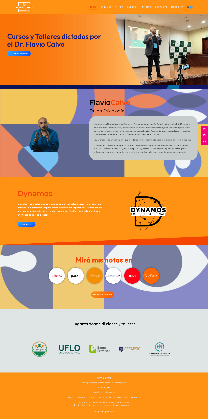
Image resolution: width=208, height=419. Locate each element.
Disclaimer (110, 411)
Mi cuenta (177, 7)
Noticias (110, 397)
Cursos (100, 397)
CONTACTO (161, 7)
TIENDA (119, 7)
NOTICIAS (145, 7)
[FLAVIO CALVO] (24, 7)
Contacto (122, 397)
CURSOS (131, 7)
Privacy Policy (99, 411)
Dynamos (106, 7)
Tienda (91, 397)
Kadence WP (123, 402)
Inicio (93, 7)
